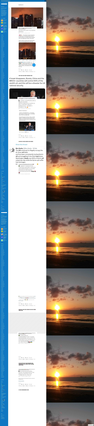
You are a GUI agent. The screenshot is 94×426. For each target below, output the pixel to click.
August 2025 (2, 255)
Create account (2, 206)
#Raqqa (22, 391)
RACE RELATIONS (3, 192)
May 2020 (2, 310)
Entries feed (2, 208)
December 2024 (2, 262)
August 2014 (2, 162)
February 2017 (2, 136)
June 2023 (2, 69)
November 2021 (2, 86)
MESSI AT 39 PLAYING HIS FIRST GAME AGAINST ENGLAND (3, 15)
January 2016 (2, 147)
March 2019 (2, 114)
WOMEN (2, 411)
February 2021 (2, 94)
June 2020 (2, 101)
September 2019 (2, 317)
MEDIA (1, 398)
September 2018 (2, 119)
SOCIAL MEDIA (2, 403)
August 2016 (2, 141)
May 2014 (2, 165)
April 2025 (2, 50)
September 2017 (2, 130)
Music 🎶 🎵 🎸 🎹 (3, 190)
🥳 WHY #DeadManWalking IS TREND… (5, 26)
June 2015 (2, 362)
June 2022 (2, 80)
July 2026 (2, 37)
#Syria (24, 391)
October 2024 (2, 55)
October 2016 (2, 348)
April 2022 (2, 290)
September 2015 (2, 151)
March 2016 (2, 354)
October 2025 (2, 253)
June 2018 (2, 122)
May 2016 (2, 144)
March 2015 (2, 156)
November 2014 (2, 368)
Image (19, 108)
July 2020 (2, 100)
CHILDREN (2, 386)
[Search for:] (4, 212)
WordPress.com (2, 418)
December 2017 (2, 127)
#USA (35, 389)
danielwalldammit (5, 236)
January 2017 (2, 137)
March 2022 (2, 291)
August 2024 (2, 57)
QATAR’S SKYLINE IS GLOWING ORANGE (27, 31)
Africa (1, 172)
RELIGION (2, 193)
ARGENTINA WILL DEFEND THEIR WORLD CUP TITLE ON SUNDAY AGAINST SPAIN (4, 13)
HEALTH (2, 187)
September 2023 (2, 275)
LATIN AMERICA (2, 397)
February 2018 (2, 334)
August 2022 (2, 78)
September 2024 (2, 56)
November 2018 (2, 326)
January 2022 (2, 84)
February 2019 (2, 115)
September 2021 (2, 296)
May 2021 (2, 91)
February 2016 (2, 355)
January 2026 (2, 42)
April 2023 (2, 71)
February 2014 (2, 376)
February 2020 (2, 313)
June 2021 (2, 90)
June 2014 (2, 164)
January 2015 (2, 158)
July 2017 (2, 340)
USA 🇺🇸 (33, 164)
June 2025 (2, 48)
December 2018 (2, 325)
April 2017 (2, 134)
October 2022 (2, 76)
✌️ (19, 141)
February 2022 (2, 83)
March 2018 (2, 333)
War (31, 75)
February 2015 (2, 157)
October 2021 (2, 87)
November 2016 (2, 347)
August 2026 (2, 36)
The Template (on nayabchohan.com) (26, 164)
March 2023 (2, 72)
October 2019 (2, 108)
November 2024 (2, 263)
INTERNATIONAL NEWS (3, 396)
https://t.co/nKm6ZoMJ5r (32, 391)
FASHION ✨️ (2, 391)
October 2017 (2, 129)
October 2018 (2, 327)
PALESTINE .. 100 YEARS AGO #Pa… (4, 23)
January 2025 (2, 261)
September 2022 (2, 77)
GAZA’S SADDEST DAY (3, 218)
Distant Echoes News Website (5, 0)
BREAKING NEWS (3, 385)
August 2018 (2, 120)
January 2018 (2, 126)
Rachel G (4, 228)
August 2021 (2, 297)
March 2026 (2, 40)
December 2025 (2, 43)
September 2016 (2, 140)
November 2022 (2, 284)
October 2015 (2, 150)
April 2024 (2, 269)
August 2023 (2, 276)
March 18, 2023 (21, 393)
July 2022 (2, 79)
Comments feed (2, 417)
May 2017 (2, 133)
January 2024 (2, 63)
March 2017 (2, 135)
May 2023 (2, 70)
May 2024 (2, 268)
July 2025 (2, 256)
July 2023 (2, 277)
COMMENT (2, 179)
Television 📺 (2, 405)
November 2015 (2, 149)
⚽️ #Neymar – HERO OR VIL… (5, 32)
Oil (23, 75)
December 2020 (2, 304)
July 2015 (2, 361)
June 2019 (2, 320)
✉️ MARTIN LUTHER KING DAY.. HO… (4, 29)
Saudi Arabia (28, 75)
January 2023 (2, 282)
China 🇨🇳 (2, 178)
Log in (1, 207)
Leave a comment (29, 108)
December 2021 (2, 85)
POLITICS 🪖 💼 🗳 (22, 28)
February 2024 (2, 62)
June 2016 (2, 143)
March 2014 (2, 375)
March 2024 (2, 270)
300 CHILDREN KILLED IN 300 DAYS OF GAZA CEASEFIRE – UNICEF (4, 8)
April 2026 (2, 248)
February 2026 (2, 41)
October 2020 (2, 306)
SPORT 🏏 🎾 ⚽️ (2, 404)
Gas (19, 75)
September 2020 (2, 98)
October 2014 (2, 369)
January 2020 (2, 105)
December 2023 (2, 64)
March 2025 (2, 51)
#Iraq (21, 390)
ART (1, 174)
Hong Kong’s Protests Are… (5, 20)
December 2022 (2, 283)
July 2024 (2, 58)
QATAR (25, 75)
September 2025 (2, 254)
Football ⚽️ (2, 186)
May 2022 (2, 289)
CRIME (1, 180)
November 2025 (2, 44)
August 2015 (2, 360)
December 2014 (2, 367)
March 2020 (2, 312)
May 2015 (2, 363)
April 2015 (2, 155)
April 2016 (2, 353)
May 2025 (2, 49)
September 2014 (2, 370)
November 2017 (2, 128)
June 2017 (2, 341)
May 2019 (2, 112)
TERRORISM (25, 28)
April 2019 (2, 113)
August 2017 (2, 339)
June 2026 (2, 246)
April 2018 (2, 332)
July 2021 (2, 298)
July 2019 (2, 319)
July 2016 (2, 142)
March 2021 (2, 93)
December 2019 (2, 106)
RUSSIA (2, 194)
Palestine (32, 141)
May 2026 (2, 247)
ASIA (1, 383)
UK (31, 164)
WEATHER (2, 410)
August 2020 (2, 99)
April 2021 (2, 92)
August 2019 (2, 318)
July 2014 (2, 163)
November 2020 (2, 305)
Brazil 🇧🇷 (2, 384)
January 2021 (2, 303)
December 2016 (2, 346)
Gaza (24, 141)
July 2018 (2, 121)
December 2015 (2, 148)
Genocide (27, 141)
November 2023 (2, 65)
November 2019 (2, 107)
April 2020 (2, 311)
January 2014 (2, 377)
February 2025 (2, 260)
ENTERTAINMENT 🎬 (3, 181)
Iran (21, 75)
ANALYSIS (2, 173)
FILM (1, 392)
